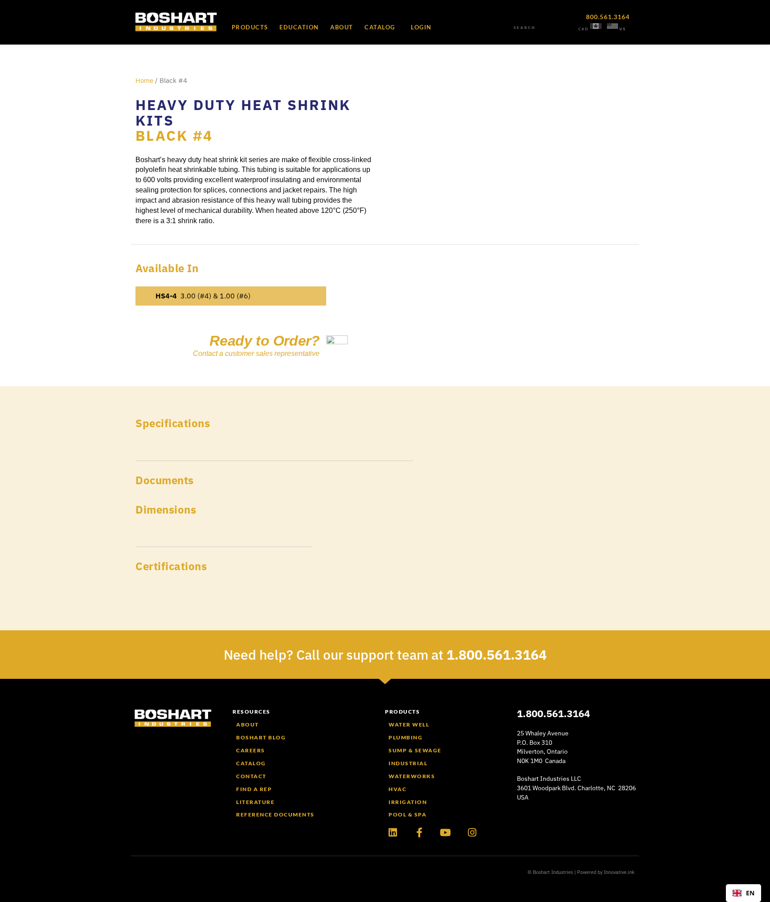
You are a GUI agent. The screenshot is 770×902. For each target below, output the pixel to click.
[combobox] (743, 893)
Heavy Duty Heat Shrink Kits (243, 112)
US (622, 29)
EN (750, 893)
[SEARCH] (524, 20)
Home (144, 80)
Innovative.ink (619, 872)
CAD (583, 29)
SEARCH (525, 27)
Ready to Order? (264, 341)
